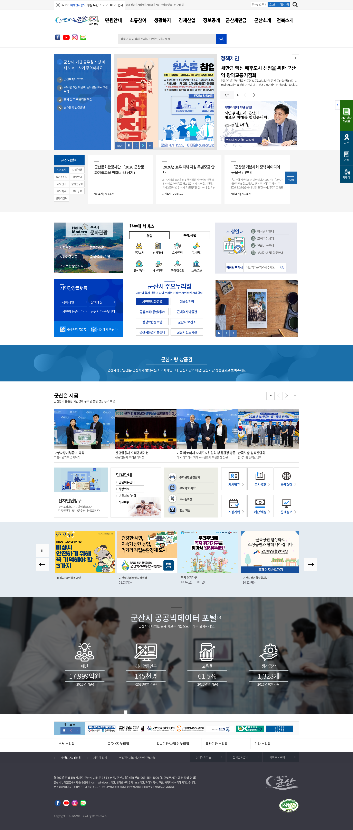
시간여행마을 (68, 256)
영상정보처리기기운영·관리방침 (137, 758)
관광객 (346, 177)
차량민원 (124, 489)
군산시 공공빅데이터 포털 (173, 618)
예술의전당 (187, 301)
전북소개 (285, 20)
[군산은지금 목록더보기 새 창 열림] (295, 396)
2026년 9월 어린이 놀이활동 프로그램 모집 (85, 89)
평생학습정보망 (152, 321)
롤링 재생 (238, 95)
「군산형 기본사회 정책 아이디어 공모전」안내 (255, 169)
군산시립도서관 (187, 332)
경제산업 (187, 20)
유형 (149, 235)
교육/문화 (196, 270)
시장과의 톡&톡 (76, 329)
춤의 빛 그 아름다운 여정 (78, 99)
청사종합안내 (265, 231)
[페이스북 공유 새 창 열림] (57, 39)
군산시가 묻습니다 (103, 311)
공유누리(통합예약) (152, 311)
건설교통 (139, 252)
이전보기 (136, 145)
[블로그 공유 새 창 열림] (83, 803)
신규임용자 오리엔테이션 (132, 452)
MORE (291, 179)
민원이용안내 (126, 482)
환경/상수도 (177, 270)
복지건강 (196, 252)
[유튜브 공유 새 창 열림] (66, 39)
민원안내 (113, 20)
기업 (346, 160)
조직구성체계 (265, 238)
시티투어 (65, 247)
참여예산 (97, 302)
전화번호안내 (259, 4)
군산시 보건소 (187, 321)
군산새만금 (236, 20)
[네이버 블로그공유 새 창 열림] (83, 39)
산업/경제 (158, 252)
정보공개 (211, 20)
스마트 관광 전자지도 (72, 268)
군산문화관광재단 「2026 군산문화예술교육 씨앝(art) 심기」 (119, 169)
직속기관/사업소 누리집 (172, 743)
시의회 (150, 5)
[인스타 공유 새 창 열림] (74, 803)
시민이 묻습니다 (73, 311)
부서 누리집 (66, 743)
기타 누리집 (263, 743)
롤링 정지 (129, 145)
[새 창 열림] (165, 103)
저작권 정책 (100, 758)
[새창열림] (93, 21)
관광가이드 (97, 247)
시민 (346, 143)
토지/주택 (177, 252)
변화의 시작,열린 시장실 (240, 140)
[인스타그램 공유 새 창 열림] (74, 39)
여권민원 (124, 502)
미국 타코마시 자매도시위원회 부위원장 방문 (206, 452)
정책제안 (68, 302)
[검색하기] (295, 5)
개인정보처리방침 (71, 758)
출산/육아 (139, 270)
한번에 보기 (150, 145)
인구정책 (178, 5)
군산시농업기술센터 (152, 332)
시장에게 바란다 (107, 329)
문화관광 (130, 5)
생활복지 (162, 20)
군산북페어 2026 (73, 79)
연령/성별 (189, 235)
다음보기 (143, 145)
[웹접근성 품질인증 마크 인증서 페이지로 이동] (289, 806)
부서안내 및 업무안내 (270, 252)
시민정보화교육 (152, 301)
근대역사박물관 (187, 311)
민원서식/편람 (127, 495)
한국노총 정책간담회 (251, 452)
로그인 (272, 4)
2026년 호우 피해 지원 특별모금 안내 (188, 169)
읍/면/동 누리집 (118, 743)
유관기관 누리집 (217, 743)
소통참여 (138, 20)
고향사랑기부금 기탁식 (69, 452)
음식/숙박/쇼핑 (100, 256)
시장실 (141, 5)
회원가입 (284, 4)
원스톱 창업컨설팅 (74, 107)
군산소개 (262, 20)
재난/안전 (158, 270)
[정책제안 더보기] (295, 57)
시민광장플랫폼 (164, 5)
